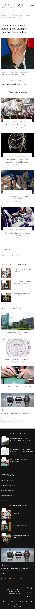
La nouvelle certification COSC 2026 (17, 386)
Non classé (5, 501)
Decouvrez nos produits (13, 421)
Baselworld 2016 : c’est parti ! (17, 125)
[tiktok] (13, 255)
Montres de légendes (17, 156)
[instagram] (8, 255)
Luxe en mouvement (17, 121)
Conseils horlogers (7, 490)
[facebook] (3, 255)
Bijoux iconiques (6, 496)
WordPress (17, 606)
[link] (17, 255)
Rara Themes (21, 604)
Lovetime (16, 601)
